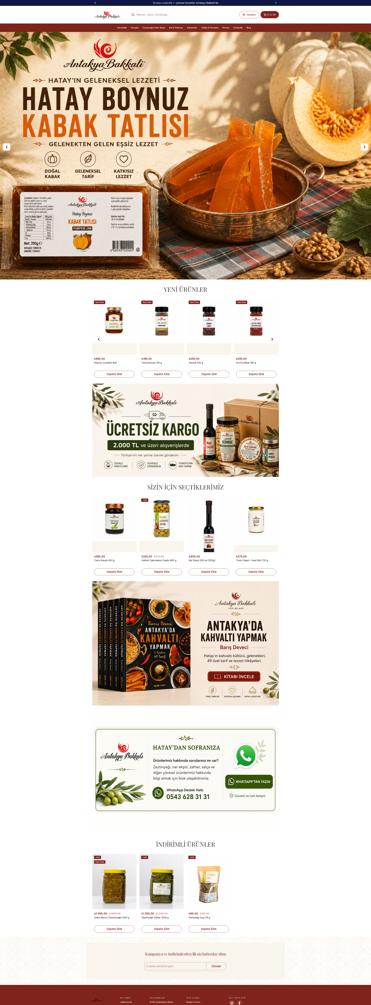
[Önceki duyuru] (95, 3)
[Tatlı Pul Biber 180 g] (256, 326)
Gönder (216, 966)
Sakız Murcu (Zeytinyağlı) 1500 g (111, 917)
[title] (185, 431)
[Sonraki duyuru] (276, 3)
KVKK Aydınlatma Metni (161, 1002)
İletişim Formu (193, 1002)
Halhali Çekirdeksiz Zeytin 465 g (159, 560)
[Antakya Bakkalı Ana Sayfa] (107, 14)
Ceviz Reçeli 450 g (104, 560)
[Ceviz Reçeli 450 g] (114, 524)
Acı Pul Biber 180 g (151, 362)
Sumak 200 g (101, 362)
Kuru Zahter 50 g (198, 362)
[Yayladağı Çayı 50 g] (209, 881)
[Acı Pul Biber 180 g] (161, 326)
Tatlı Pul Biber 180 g (246, 362)
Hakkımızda (126, 1002)
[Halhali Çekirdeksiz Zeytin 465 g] (162, 524)
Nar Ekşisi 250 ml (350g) (202, 560)
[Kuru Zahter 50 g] (209, 326)
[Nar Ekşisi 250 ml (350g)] (209, 524)
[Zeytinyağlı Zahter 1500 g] (161, 881)
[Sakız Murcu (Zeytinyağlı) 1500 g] (114, 881)
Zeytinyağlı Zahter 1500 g (155, 917)
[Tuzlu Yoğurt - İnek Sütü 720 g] (256, 524)
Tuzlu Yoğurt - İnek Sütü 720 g (252, 560)
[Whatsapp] (185, 772)
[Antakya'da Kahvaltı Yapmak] (185, 644)
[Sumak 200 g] (114, 326)
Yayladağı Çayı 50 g (199, 917)
